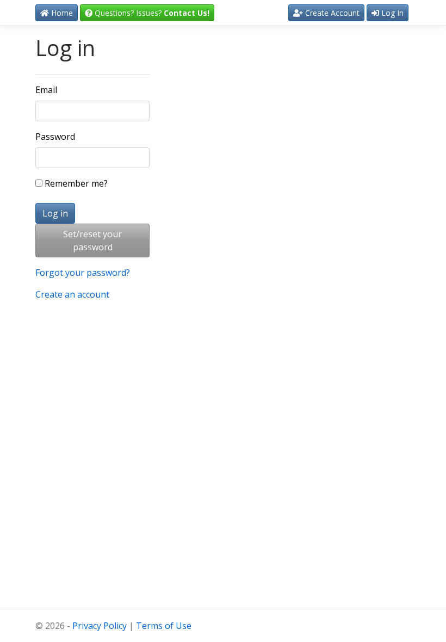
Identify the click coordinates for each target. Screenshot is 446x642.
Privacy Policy (99, 626)
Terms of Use (163, 626)
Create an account (72, 294)
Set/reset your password (92, 240)
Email (46, 90)
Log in (55, 213)
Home (61, 13)
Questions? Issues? (150, 13)
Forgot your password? (82, 273)
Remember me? (75, 183)
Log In (391, 13)
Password (55, 137)
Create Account (331, 13)
